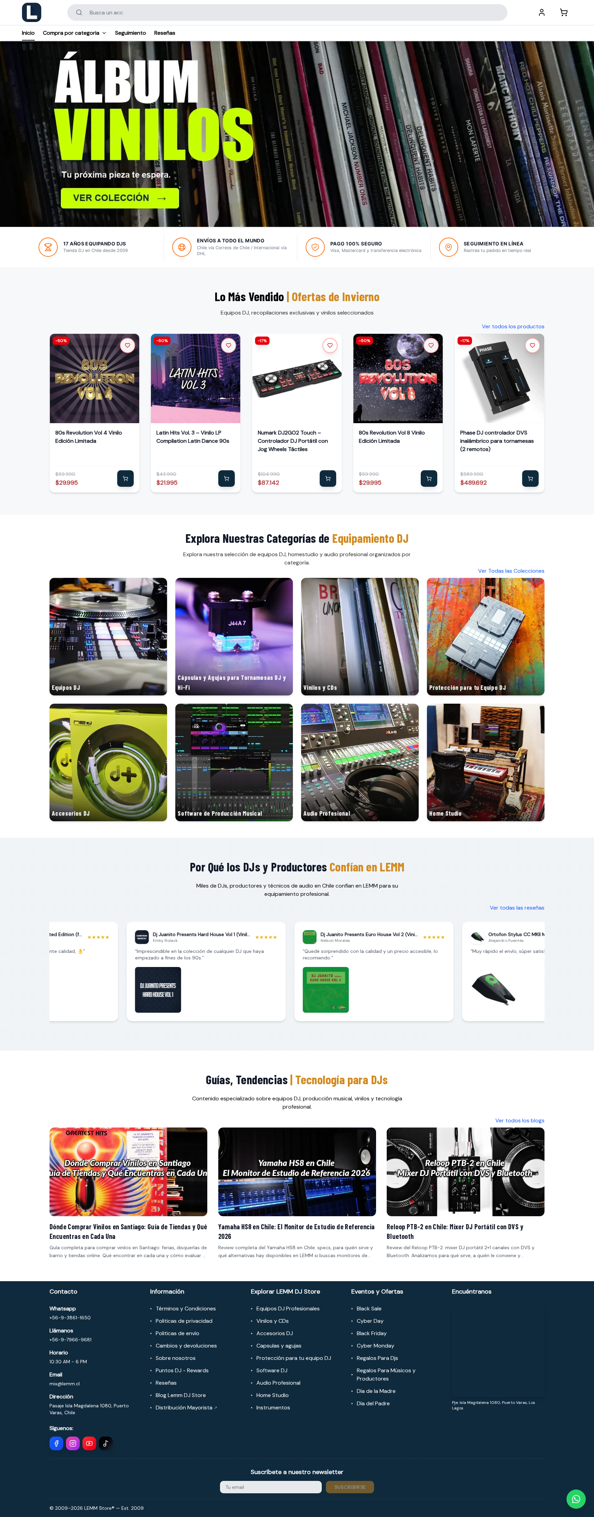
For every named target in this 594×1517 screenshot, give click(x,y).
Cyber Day (370, 1320)
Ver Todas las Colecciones (511, 570)
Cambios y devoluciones (186, 1345)
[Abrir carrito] (564, 12)
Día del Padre (373, 1403)
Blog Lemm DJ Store (181, 1395)
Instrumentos (273, 1407)
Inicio (28, 32)
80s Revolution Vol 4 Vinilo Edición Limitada (88, 436)
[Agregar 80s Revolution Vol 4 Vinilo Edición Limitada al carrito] (125, 478)
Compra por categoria (71, 32)
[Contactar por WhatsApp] (576, 1499)
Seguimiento (130, 32)
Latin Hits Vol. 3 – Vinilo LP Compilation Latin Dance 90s (192, 436)
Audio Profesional (278, 1382)
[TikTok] (106, 1443)
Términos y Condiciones (186, 1308)
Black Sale (369, 1308)
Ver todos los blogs (519, 1120)
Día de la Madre (376, 1391)
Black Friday (372, 1333)
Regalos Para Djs (377, 1358)
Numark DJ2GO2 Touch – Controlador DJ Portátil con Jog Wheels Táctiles (293, 441)
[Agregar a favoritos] (127, 345)
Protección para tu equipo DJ (293, 1358)
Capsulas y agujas (278, 1345)
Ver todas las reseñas (517, 907)
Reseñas (164, 32)
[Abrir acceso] (542, 12)
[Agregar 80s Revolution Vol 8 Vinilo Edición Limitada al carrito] (429, 478)
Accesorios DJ (274, 1333)
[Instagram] (73, 1443)
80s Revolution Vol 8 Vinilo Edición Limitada (392, 436)
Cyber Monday (375, 1345)
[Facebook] (56, 1443)
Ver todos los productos (513, 326)
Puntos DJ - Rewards (182, 1370)
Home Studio (272, 1395)
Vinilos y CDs (272, 1320)
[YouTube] (89, 1443)
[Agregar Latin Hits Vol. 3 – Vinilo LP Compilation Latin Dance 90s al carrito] (227, 478)
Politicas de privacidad (184, 1320)
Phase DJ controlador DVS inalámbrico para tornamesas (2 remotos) (497, 441)
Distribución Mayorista (186, 1407)
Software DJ (271, 1370)
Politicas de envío (177, 1333)
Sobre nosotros (176, 1358)
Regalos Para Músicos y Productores (386, 1374)
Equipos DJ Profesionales (288, 1308)
